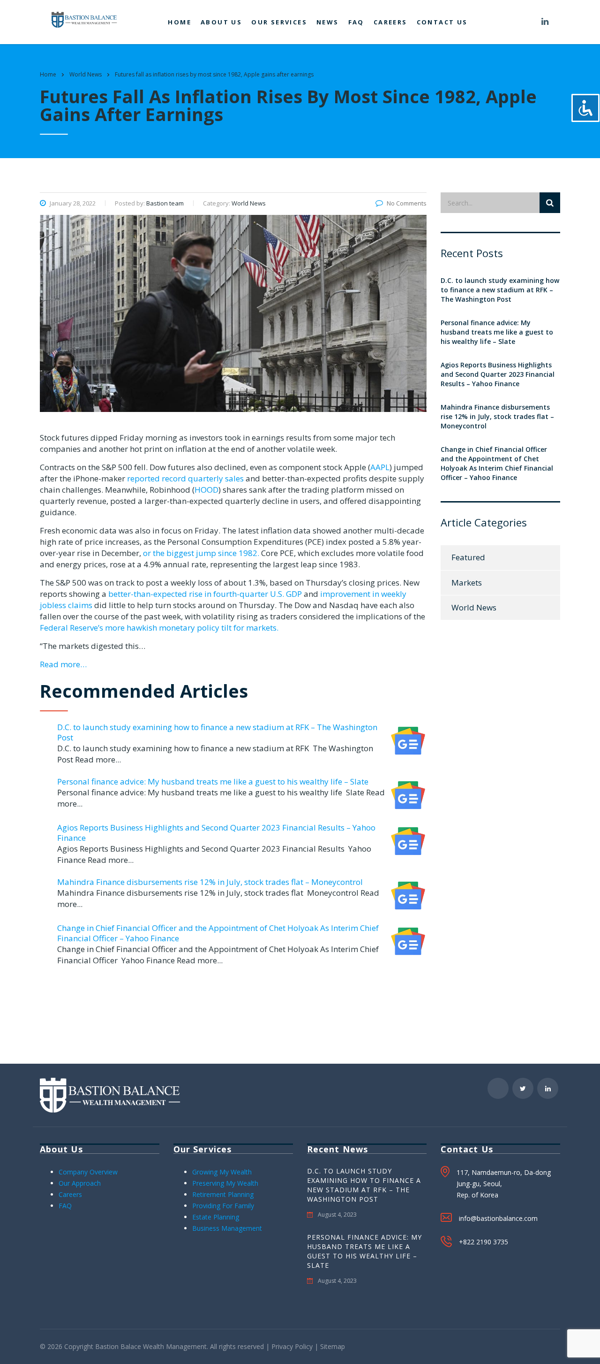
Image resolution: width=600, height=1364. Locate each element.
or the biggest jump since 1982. (202, 553)
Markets (466, 582)
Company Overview (88, 1171)
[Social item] (528, 22)
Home (179, 22)
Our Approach (80, 1183)
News (327, 22)
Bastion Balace (118, 1346)
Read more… (63, 664)
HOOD (206, 489)
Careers (390, 22)
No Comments (407, 203)
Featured (468, 557)
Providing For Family (223, 1205)
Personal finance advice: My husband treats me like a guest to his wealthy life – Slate (212, 781)
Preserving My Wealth (225, 1183)
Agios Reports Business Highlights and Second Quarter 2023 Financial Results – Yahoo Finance (216, 832)
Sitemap (332, 1346)
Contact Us (442, 22)
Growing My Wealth (222, 1171)
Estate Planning (215, 1216)
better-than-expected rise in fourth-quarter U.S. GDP (205, 593)
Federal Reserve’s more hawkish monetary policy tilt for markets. (159, 627)
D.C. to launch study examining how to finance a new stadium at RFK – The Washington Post (217, 732)
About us (221, 22)
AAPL (380, 467)
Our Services (279, 22)
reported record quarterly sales (184, 478)
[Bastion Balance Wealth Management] (84, 19)
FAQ (356, 22)
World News (473, 607)
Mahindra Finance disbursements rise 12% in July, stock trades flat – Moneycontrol (210, 881)
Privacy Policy (292, 1346)
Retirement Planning (223, 1194)
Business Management (227, 1228)
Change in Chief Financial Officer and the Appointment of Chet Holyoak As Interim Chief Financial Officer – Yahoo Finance (218, 933)
